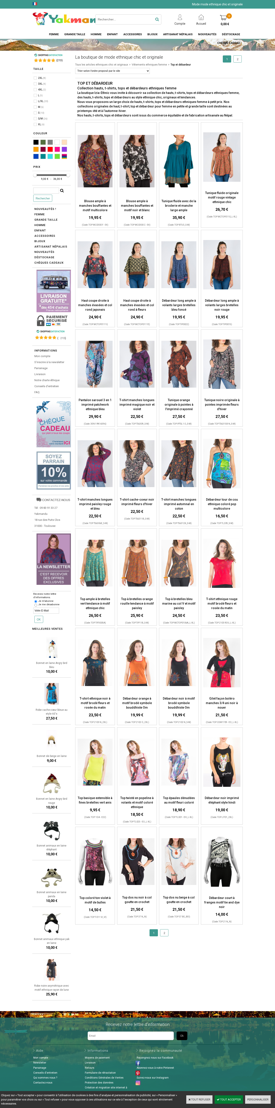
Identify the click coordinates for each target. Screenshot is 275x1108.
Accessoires (132, 34)
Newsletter (39, 1062)
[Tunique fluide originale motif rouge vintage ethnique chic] (221, 188)
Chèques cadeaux (49, 262)
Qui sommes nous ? (45, 1077)
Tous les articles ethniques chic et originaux (101, 64)
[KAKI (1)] (43, 142)
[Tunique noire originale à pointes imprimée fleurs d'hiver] (221, 395)
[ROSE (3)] (57, 149)
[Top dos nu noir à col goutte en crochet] (136, 893)
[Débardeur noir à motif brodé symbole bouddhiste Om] (178, 694)
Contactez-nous (42, 1082)
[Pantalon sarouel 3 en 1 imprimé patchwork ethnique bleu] (95, 395)
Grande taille (74, 34)
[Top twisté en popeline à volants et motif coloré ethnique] (136, 793)
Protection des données (99, 1082)
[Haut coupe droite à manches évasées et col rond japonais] (95, 296)
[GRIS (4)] (50, 142)
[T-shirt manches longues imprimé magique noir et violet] (136, 395)
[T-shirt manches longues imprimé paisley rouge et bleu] (95, 495)
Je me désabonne (49, 604)
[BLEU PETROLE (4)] (43, 156)
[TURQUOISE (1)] (50, 156)
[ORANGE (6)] (36, 149)
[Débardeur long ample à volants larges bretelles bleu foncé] (178, 296)
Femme (54, 34)
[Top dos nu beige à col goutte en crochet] (178, 893)
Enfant (112, 34)
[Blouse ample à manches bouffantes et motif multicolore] (95, 196)
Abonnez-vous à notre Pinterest (155, 1067)
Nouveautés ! (45, 209)
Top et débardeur (181, 64)
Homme (96, 34)
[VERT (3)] (57, 156)
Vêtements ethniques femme (149, 64)
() (59, 60)
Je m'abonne (45, 601)
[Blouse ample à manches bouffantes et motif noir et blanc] (136, 196)
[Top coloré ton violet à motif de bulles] (95, 893)
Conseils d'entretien (46, 386)
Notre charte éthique (47, 380)
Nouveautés (207, 34)
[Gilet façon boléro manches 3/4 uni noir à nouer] (221, 694)
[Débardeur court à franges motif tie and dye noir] (221, 893)
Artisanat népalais (50, 246)
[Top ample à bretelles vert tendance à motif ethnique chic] (95, 594)
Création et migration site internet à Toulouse (105, 1090)
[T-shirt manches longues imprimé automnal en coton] (178, 495)
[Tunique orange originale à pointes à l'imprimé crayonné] (178, 395)
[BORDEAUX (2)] (43, 149)
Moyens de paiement (97, 1057)
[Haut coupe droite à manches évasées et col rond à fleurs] (136, 296)
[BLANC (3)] (57, 142)
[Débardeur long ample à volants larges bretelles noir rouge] (221, 296)
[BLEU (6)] (36, 156)
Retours (89, 1067)
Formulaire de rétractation (100, 1072)
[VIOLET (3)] (64, 149)
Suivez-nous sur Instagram (153, 1077)
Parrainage (40, 368)
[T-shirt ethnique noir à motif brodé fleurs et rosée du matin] (95, 694)
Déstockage (231, 34)
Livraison (40, 374)
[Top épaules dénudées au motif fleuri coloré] (178, 793)
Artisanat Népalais (177, 34)
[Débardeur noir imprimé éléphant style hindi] (221, 793)
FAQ (37, 392)
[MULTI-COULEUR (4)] (64, 156)
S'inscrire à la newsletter (49, 362)
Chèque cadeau (228, 42)
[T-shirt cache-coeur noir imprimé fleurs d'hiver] (136, 495)
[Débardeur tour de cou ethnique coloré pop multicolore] (221, 495)
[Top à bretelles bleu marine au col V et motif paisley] (178, 594)
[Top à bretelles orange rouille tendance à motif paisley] (136, 594)
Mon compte (42, 356)
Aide (39, 1051)
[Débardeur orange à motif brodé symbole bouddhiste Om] (136, 694)
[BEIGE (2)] (64, 142)
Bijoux (152, 34)
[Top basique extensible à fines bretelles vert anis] (95, 793)
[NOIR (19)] (36, 142)
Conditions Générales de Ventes (104, 1077)
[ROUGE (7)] (50, 149)
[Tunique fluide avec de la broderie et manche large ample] (178, 196)
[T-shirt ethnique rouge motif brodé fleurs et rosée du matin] (221, 594)
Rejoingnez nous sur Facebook (155, 1057)
